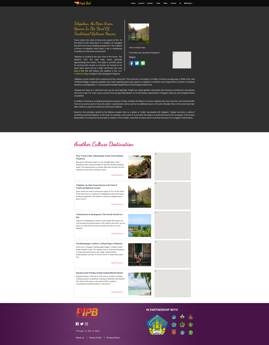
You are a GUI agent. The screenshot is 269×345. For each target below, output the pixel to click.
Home (133, 3)
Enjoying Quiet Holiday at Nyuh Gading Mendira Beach (99, 273)
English (189, 3)
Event (158, 3)
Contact (173, 3)
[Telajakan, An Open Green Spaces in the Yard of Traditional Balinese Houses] (138, 34)
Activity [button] (150, 3)
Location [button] (141, 3)
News (165, 3)
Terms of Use (95, 337)
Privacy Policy (113, 337)
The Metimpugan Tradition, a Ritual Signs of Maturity (99, 243)
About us (80, 337)
